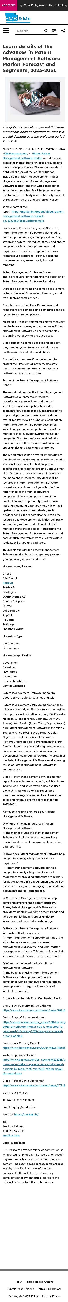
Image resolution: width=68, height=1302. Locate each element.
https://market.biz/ (26, 1114)
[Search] (46, 30)
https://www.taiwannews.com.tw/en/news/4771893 (35, 1085)
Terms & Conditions (49, 1289)
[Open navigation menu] (6, 30)
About (18, 1281)
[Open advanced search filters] (54, 30)
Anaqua (8, 582)
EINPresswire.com (15, 153)
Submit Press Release (20, 1289)
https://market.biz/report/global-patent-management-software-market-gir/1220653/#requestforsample (34, 216)
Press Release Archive (39, 1281)
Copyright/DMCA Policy (23, 1296)
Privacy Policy (51, 1296)
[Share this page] (63, 30)
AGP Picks (8, 5)
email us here (11, 1135)
